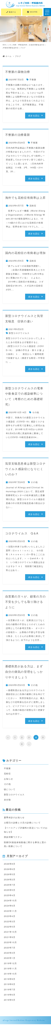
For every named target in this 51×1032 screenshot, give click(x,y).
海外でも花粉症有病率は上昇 (25, 197)
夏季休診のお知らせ (14, 817)
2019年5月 (9, 999)
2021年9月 (9, 937)
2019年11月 (10, 968)
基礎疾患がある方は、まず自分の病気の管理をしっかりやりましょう (24, 671)
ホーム (8, 56)
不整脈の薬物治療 (17, 72)
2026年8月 (9, 863)
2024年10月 (10, 900)
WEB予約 (34, 12)
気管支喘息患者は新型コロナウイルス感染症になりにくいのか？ (25, 468)
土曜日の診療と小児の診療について (22, 822)
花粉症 (32, 205)
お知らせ (8, 778)
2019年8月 (9, 984)
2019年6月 (9, 994)
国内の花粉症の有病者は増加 (25, 253)
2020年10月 (10, 942)
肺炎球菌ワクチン (13, 836)
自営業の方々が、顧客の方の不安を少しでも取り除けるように (25, 601)
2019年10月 (10, 973)
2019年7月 (9, 989)
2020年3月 (9, 952)
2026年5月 (9, 874)
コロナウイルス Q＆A (22, 533)
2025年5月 (9, 889)
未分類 (7, 799)
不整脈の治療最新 (17, 135)
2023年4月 (9, 916)
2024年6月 (9, 905)
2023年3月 (9, 921)
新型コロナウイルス (19, 333)
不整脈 (32, 79)
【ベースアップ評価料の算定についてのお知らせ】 (26, 829)
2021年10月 (10, 931)
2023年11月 (10, 910)
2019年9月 (9, 978)
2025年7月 (9, 884)
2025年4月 (9, 895)
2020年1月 (9, 957)
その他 (35, 412)
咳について (9, 789)
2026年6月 (9, 869)
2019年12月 (10, 963)
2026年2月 (9, 879)
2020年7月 (9, 947)
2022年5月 (9, 926)
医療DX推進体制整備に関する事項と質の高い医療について (25, 844)
